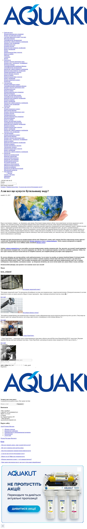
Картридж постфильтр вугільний (13, 168)
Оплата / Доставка (9, 174)
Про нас (9, 173)
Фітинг (6, 58)
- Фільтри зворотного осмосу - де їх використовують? (16, 459)
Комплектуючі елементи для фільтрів (14, 48)
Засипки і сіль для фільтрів (11, 43)
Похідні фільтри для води (11, 74)
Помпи (6, 51)
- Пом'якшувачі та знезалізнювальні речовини (17, 432)
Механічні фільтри (9, 38)
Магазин (11, 426)
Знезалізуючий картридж (11, 158)
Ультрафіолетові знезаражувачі (13, 40)
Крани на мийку (9, 54)
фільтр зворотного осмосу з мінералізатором (43, 241)
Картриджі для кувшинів (11, 159)
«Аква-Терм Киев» (28, 335)
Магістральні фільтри (10, 110)
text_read (3, 297)
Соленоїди (7, 57)
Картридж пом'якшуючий (11, 154)
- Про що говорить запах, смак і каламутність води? (16, 445)
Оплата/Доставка (6, 438)
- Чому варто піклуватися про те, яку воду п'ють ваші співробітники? (21, 462)
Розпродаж (7, 81)
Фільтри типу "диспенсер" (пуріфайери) (15, 63)
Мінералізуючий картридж (12, 165)
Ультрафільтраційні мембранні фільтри (15, 66)
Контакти (7, 177)
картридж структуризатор (11, 164)
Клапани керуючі (9, 46)
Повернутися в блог (12, 187)
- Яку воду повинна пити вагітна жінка (12, 448)
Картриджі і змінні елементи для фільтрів (16, 41)
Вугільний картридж (10, 162)
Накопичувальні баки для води (13, 52)
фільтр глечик (41, 242)
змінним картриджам (13, 248)
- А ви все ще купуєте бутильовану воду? (13, 453)
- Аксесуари (7, 435)
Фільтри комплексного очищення (13, 34)
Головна (3, 187)
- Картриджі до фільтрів (11, 431)
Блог (2, 442)
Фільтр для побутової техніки (12, 35)
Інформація (7, 176)
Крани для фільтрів (9, 49)
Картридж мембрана (10, 167)
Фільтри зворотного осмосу (12, 80)
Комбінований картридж (11, 161)
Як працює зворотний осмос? (31, 289)
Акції (2, 426)
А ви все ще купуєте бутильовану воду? (30, 187)
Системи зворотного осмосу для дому (15, 37)
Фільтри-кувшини (9, 64)
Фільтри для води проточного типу (14, 61)
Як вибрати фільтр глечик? (31, 312)
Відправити (20, 404)
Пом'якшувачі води (9, 44)
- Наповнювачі (8, 434)
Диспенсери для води (10, 147)
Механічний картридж (10, 170)
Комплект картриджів (10, 156)
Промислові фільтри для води (12, 72)
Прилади (6, 55)
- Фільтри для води (9, 429)
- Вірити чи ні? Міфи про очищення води (13, 456)
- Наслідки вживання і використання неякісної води (16, 450)
